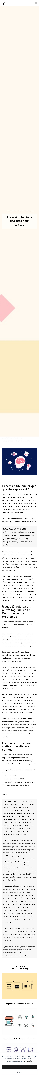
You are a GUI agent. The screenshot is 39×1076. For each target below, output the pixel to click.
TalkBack (15, 919)
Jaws (17, 913)
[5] (4, 947)
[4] (4, 928)
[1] (4, 801)
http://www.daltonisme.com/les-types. (16, 956)
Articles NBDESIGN (25, 211)
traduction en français (23, 785)
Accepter (19, 1067)
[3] (4, 886)
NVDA (30, 913)
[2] (4, 841)
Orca (4, 919)
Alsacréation (8, 922)
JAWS (5, 931)
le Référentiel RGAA (10, 776)
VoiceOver (15, 916)
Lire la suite (28, 1061)
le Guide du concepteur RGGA (13, 779)
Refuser (19, 1072)
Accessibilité (11, 211)
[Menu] (35, 3)
